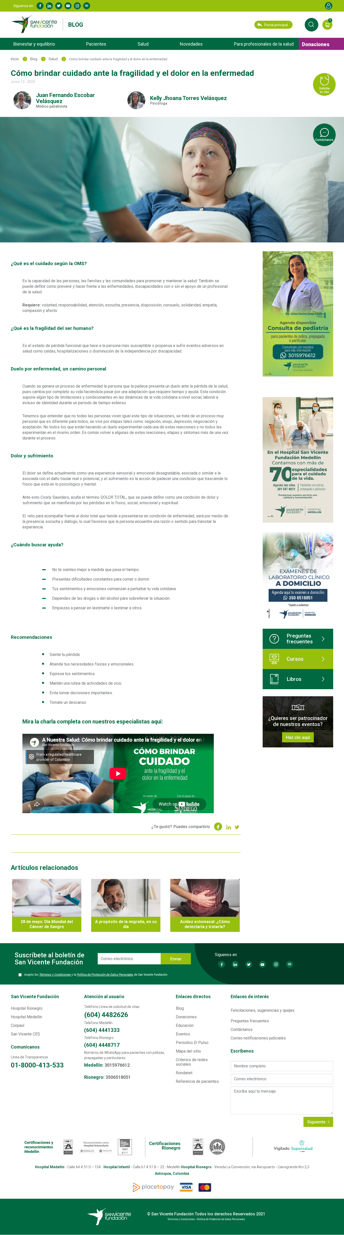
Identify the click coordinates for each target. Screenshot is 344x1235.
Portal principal (276, 25)
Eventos (183, 1034)
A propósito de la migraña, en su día (126, 924)
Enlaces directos (193, 996)
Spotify (86, 5)
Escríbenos (242, 1051)
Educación (185, 1025)
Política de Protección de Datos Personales (105, 974)
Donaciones (315, 44)
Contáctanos (242, 1029)
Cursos (295, 659)
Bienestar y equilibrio (34, 44)
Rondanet (184, 1072)
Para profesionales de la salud (264, 44)
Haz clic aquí (298, 737)
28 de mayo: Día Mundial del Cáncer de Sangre (47, 924)
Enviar (176, 959)
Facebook (40, 5)
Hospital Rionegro (27, 1008)
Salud (143, 44)
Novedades (191, 44)
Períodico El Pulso (192, 1042)
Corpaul (17, 1025)
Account (328, 6)
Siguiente (317, 1121)
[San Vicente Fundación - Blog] (35, 24)
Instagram (77, 5)
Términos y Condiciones (55, 974)
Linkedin (49, 5)
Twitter (58, 5)
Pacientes (96, 44)
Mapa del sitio (188, 1051)
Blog (75, 24)
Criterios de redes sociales (192, 1062)
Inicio (15, 59)
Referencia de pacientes (197, 1081)
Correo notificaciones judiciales (258, 1038)
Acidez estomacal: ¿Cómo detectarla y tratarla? (205, 924)
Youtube (68, 5)
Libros (294, 679)
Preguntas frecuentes (300, 639)
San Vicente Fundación (35, 996)
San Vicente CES (25, 1034)
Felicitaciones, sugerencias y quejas (262, 1010)
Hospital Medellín (26, 1017)
